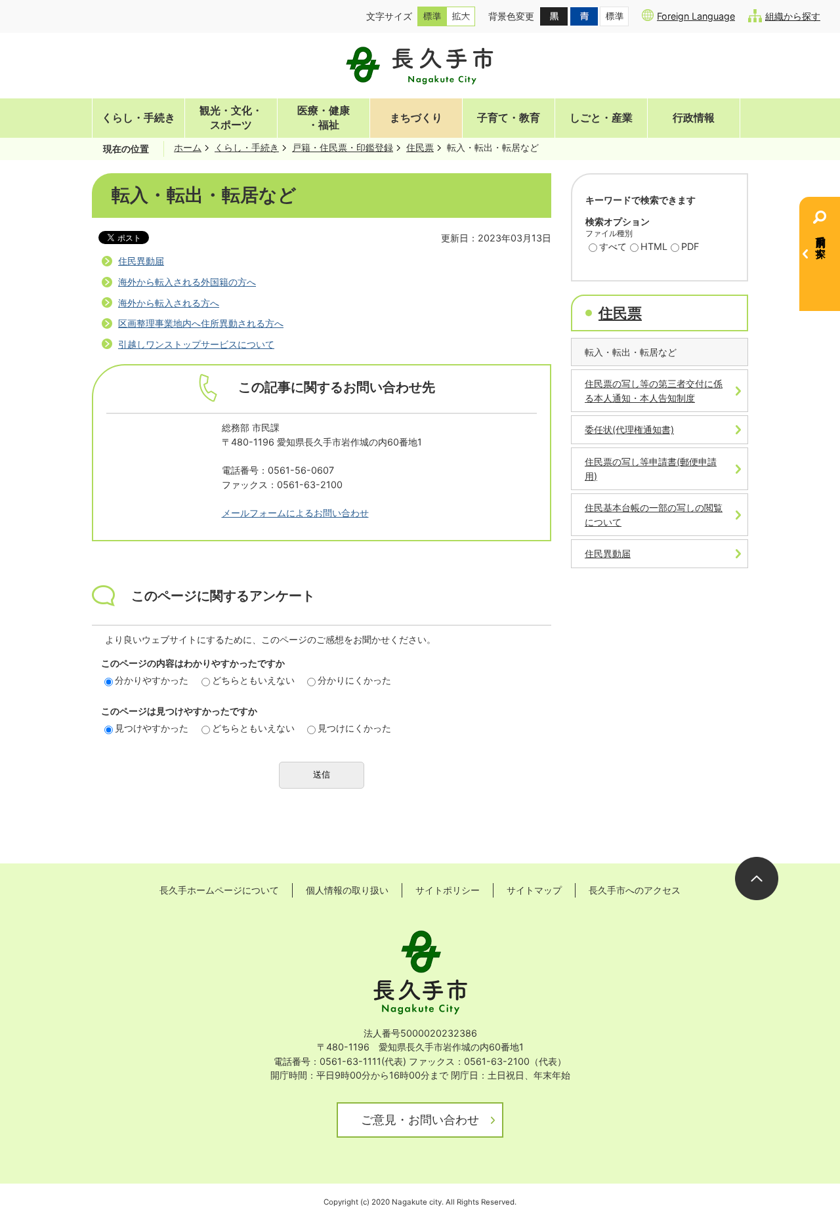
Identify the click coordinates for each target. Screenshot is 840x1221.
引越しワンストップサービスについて (196, 344)
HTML (653, 246)
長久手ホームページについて (219, 890)
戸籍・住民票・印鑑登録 (342, 147)
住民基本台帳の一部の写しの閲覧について (654, 515)
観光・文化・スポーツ (231, 117)
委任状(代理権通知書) (629, 429)
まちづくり (416, 118)
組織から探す (792, 16)
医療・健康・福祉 (323, 117)
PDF (690, 246)
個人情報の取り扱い (347, 890)
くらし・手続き (138, 118)
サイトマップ (534, 890)
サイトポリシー (447, 890)
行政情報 (694, 118)
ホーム (187, 147)
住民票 (420, 147)
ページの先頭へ (756, 878)
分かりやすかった (151, 680)
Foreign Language (696, 16)
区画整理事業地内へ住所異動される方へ (201, 323)
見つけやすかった (151, 728)
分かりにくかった (354, 680)
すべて (613, 246)
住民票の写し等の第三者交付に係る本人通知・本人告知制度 (654, 391)
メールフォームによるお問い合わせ (295, 512)
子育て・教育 (508, 118)
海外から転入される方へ (168, 302)
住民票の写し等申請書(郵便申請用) (651, 469)
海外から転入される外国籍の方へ (187, 281)
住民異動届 (141, 260)
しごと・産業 (601, 118)
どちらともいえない (253, 680)
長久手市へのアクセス (635, 890)
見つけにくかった (354, 728)
